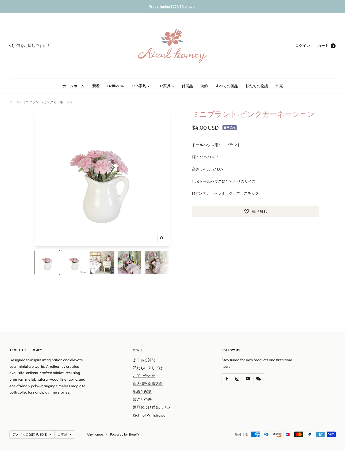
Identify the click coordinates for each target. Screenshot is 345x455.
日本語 (62, 434)
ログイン (302, 45)
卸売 (279, 85)
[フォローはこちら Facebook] (227, 378)
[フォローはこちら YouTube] (248, 378)
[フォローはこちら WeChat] (258, 378)
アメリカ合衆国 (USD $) (29, 434)
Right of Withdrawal (149, 415)
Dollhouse (115, 85)
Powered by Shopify (125, 434)
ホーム (14, 102)
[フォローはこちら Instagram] (237, 378)
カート (326, 45)
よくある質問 (144, 359)
